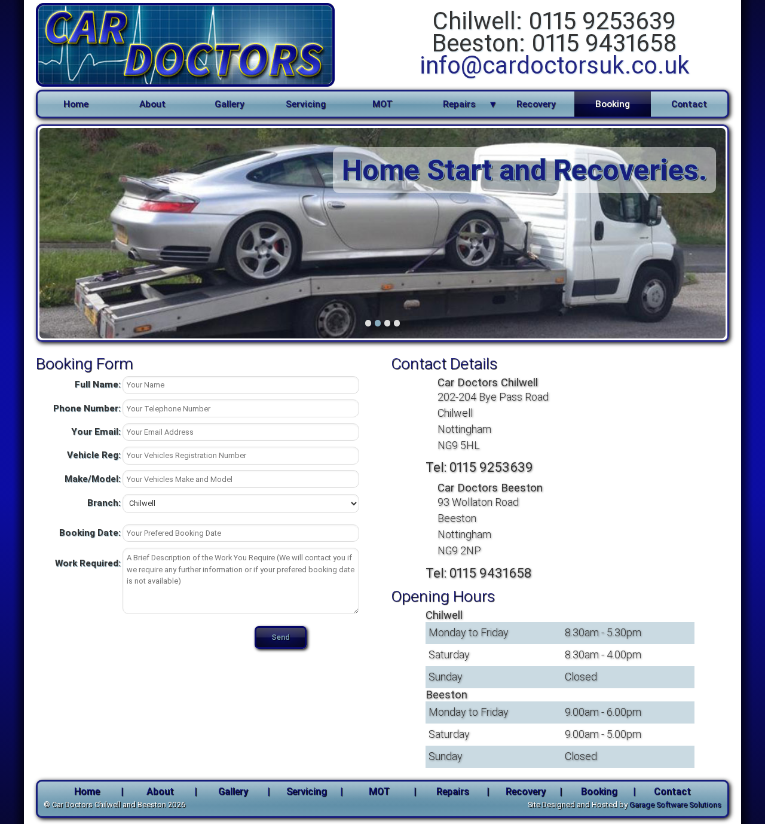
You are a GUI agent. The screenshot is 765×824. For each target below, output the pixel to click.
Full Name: (98, 384)
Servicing (306, 104)
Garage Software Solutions (675, 804)
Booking (612, 104)
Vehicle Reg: (94, 455)
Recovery (535, 104)
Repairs (459, 104)
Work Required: (88, 563)
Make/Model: (93, 479)
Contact (689, 104)
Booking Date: (90, 532)
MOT (382, 104)
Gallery (229, 104)
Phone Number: (87, 408)
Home (75, 104)
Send (280, 637)
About (152, 104)
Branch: (104, 503)
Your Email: (96, 431)
